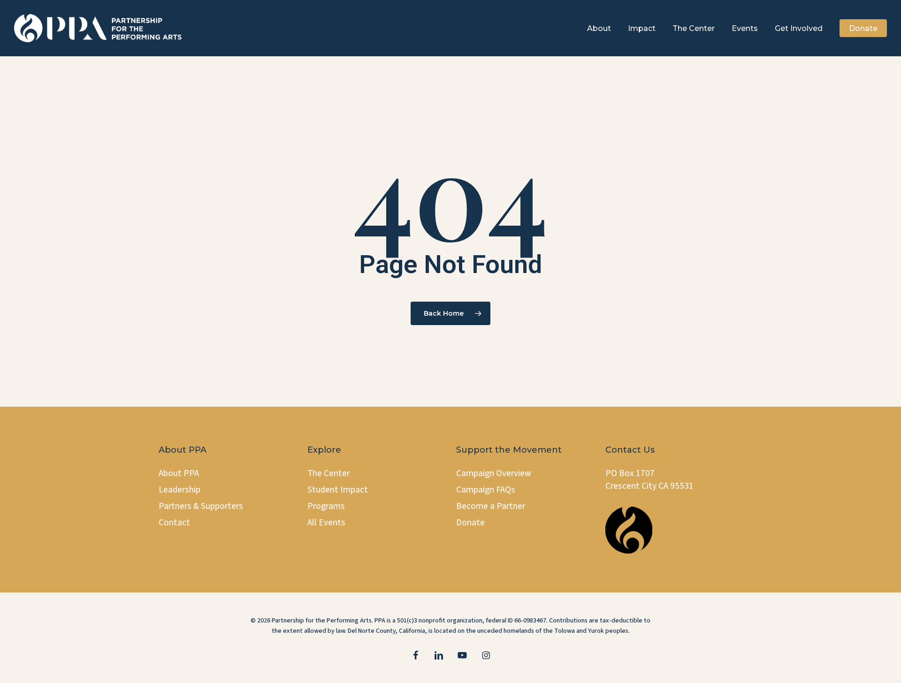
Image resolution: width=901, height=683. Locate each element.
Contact (174, 522)
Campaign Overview (493, 473)
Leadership (179, 490)
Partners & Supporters (201, 506)
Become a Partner (490, 506)
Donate (470, 522)
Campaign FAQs (485, 490)
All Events (326, 522)
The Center (328, 473)
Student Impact (337, 490)
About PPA (179, 473)
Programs (326, 506)
